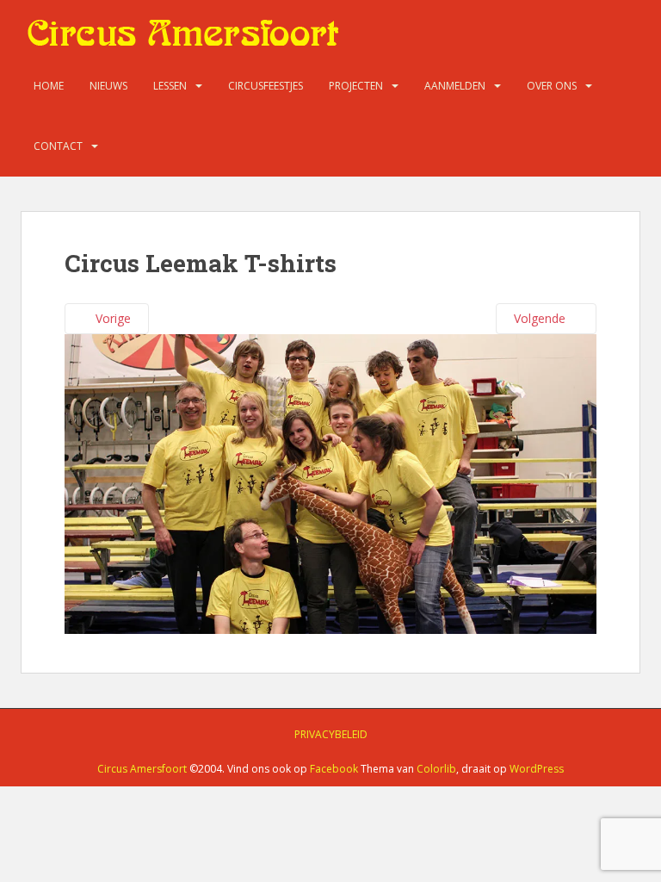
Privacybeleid (331, 734)
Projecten (356, 85)
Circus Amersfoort (142, 768)
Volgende (541, 318)
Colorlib (436, 768)
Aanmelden (454, 85)
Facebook (334, 768)
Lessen (170, 85)
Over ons (552, 85)
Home (49, 85)
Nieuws (108, 85)
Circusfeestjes (265, 85)
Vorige (111, 318)
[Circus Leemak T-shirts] (330, 482)
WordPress (537, 768)
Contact (58, 146)
